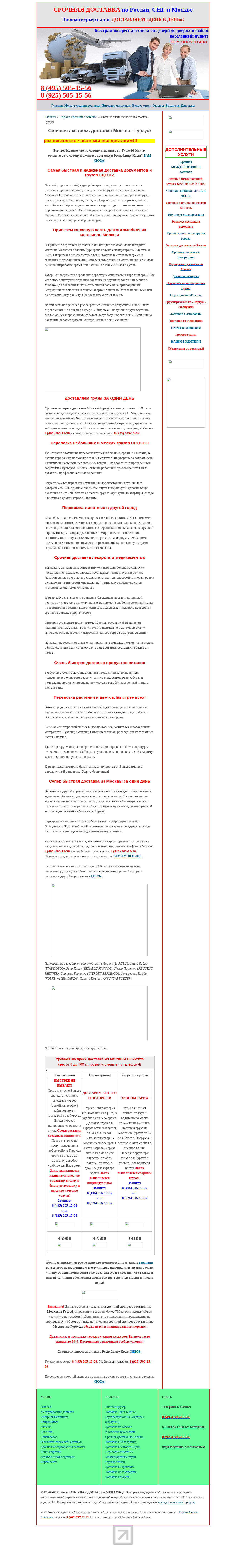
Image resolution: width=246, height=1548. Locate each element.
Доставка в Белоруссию (120, 1442)
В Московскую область (120, 1432)
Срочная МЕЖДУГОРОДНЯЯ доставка (186, 167)
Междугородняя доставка (57, 1412)
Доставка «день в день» (120, 1412)
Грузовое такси (115, 1462)
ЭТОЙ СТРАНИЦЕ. (127, 856)
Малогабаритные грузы (120, 1457)
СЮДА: (99, 1381)
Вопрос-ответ (49, 1422)
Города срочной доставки (78, 117)
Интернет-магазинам (54, 1417)
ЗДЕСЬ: (96, 876)
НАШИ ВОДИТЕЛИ (186, 341)
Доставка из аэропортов (121, 1472)
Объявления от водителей (58, 1457)
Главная (50, 117)
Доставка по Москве (118, 1427)
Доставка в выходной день (122, 1447)
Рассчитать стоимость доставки (61, 1442)
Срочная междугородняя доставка (63, 1447)
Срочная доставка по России (124, 1437)
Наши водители (51, 1452)
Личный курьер (115, 1407)
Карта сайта (49, 1462)
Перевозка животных (119, 1452)
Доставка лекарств (186, 276)
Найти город (49, 1437)
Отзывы (46, 1427)
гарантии (146, 1262)
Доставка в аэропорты (186, 313)
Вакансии (47, 1432)
